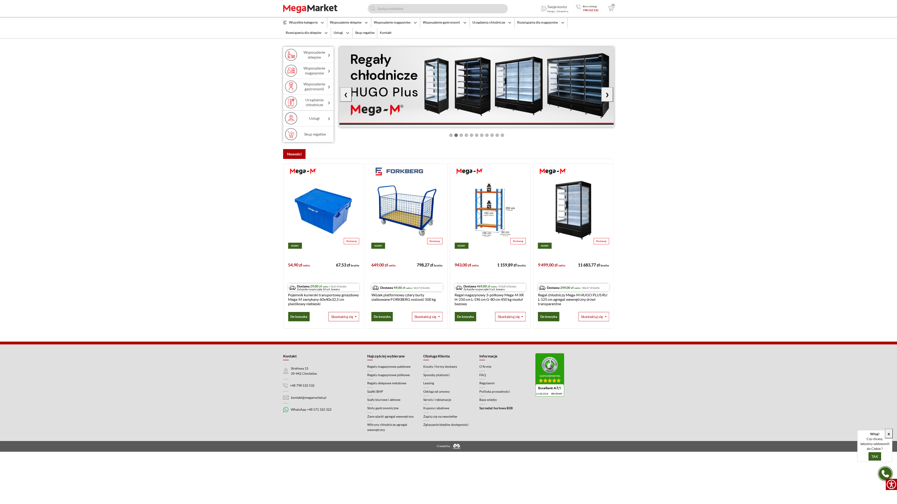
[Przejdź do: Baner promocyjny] (476, 87)
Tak (874, 456)
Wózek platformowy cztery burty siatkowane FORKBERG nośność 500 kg (320, 297)
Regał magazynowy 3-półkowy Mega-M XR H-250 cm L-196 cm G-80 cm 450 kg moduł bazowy (406, 299)
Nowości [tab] (294, 154)
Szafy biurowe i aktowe (383, 400)
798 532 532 (590, 10)
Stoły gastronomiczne (383, 408)
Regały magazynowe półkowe (388, 375)
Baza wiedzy (488, 400)
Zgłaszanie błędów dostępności (446, 425)
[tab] (451, 135)
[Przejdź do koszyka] (611, 8)
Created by (444, 446)
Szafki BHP (375, 391)
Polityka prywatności (494, 391)
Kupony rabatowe (436, 408)
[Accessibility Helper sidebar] (891, 484)
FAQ (482, 375)
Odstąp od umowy (436, 391)
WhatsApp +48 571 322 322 (311, 409)
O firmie (485, 366)
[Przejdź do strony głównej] (310, 8)
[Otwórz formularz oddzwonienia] (885, 474)
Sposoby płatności (436, 375)
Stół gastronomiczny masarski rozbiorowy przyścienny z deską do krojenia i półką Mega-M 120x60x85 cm (571, 299)
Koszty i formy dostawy (440, 366)
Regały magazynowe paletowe (388, 366)
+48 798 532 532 (302, 385)
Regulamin (487, 383)
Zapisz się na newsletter (440, 416)
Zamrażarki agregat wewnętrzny (390, 416)
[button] (344, 317)
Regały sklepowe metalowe (386, 383)
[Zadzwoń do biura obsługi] (578, 8)
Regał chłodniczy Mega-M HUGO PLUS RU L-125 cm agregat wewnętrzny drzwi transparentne (489, 299)
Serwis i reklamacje (437, 400)
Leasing (428, 383)
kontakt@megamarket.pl (308, 397)
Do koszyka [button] (298, 316)
